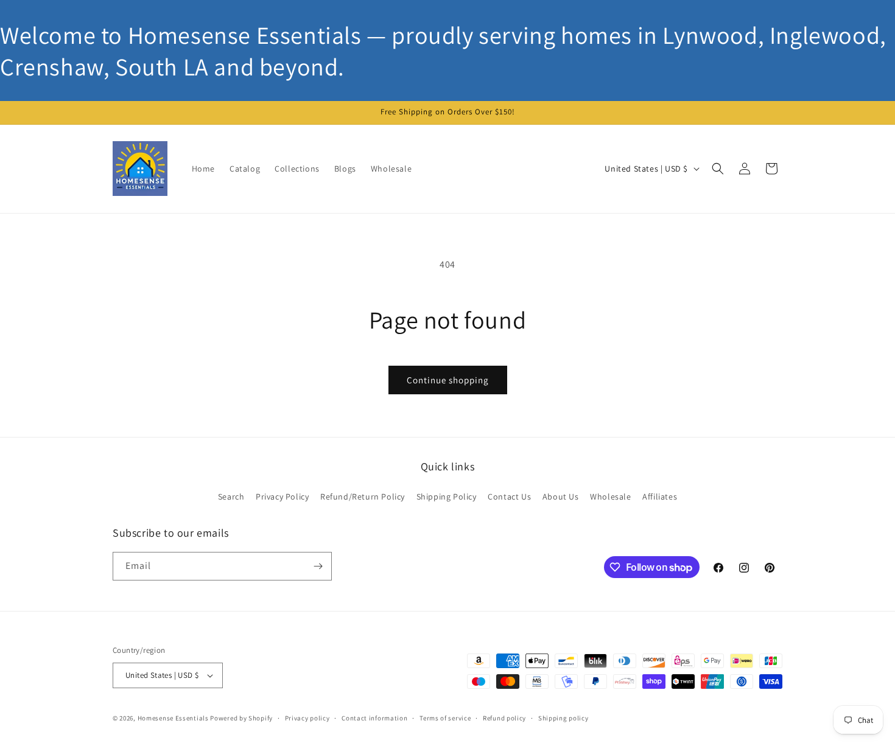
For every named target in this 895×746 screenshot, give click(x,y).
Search (231, 496)
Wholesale (610, 496)
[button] (717, 168)
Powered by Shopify (241, 718)
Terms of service (445, 718)
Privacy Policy (282, 496)
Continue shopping (448, 380)
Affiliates (659, 496)
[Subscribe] (317, 566)
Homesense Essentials (173, 718)
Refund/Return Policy (362, 496)
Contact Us (509, 496)
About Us (560, 496)
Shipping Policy (446, 496)
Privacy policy (307, 718)
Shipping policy (563, 718)
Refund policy (504, 718)
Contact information (374, 718)
